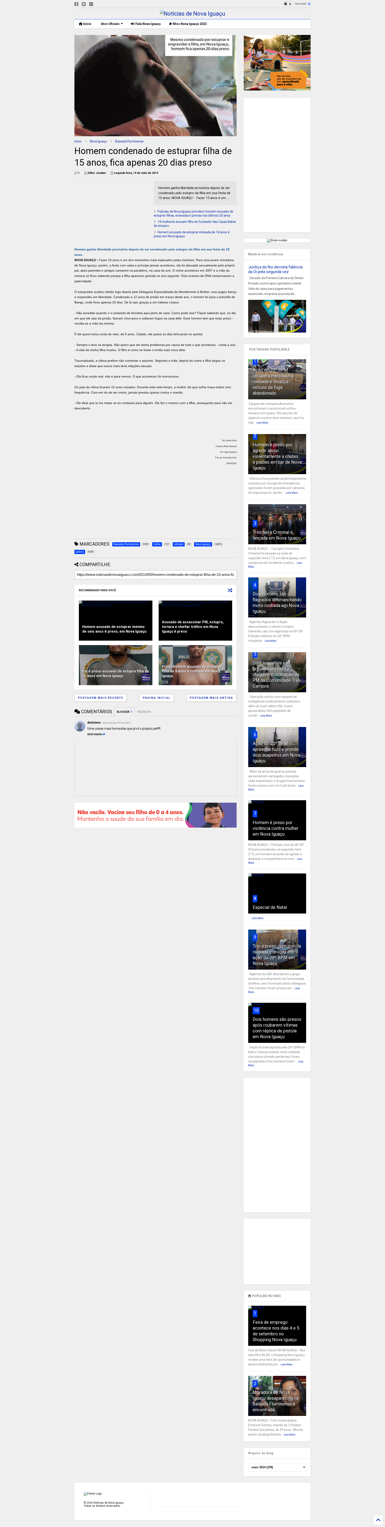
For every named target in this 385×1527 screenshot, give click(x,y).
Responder (94, 734)
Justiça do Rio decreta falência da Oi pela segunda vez (275, 269)
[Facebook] (76, 4)
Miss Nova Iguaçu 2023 (189, 24)
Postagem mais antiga (211, 697)
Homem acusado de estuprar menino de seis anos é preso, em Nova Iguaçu (114, 629)
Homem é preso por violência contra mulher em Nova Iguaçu (276, 828)
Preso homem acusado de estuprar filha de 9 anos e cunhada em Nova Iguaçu (192, 671)
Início (86, 24)
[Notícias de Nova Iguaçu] (192, 13)
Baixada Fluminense (129, 141)
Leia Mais (262, 422)
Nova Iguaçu (98, 141)
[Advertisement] (111, 212)
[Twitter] (84, 4)
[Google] (91, 4)
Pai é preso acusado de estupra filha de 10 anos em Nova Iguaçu (115, 673)
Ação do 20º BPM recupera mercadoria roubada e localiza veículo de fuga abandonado (273, 381)
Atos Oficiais (110, 24)
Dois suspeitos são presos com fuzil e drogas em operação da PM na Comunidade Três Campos (277, 674)
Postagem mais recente (100, 697)
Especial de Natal (270, 907)
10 (256, 1010)
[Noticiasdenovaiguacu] (98, 4)
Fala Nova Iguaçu (148, 24)
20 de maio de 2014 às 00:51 (116, 723)
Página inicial (156, 697)
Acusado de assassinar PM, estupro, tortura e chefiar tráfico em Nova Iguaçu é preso (193, 627)
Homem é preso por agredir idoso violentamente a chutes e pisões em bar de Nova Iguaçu (277, 456)
